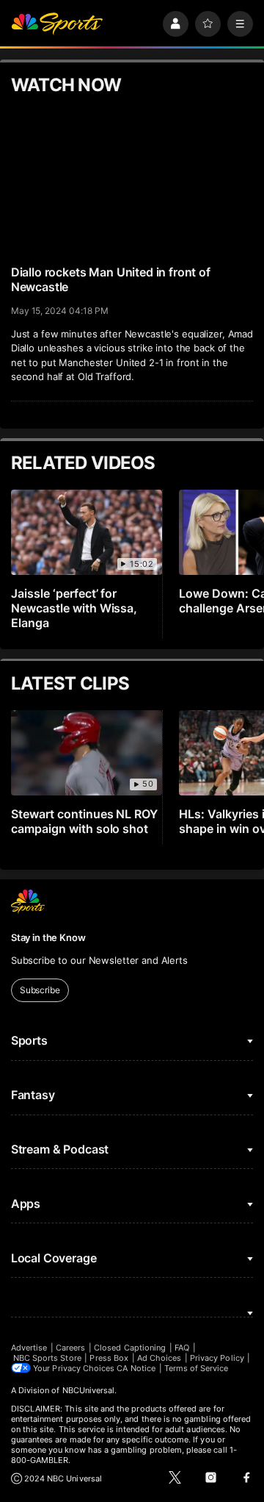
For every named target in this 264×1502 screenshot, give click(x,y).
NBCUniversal (88, 1390)
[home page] (57, 24)
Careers (70, 1347)
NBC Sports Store (47, 1358)
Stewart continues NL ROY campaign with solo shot (84, 821)
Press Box (108, 1358)
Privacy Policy (217, 1358)
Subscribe (40, 989)
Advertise (29, 1347)
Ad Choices (159, 1358)
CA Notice (136, 1368)
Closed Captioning (130, 1347)
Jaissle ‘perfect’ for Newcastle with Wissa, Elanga (74, 608)
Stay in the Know (48, 937)
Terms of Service (196, 1368)
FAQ (182, 1347)
